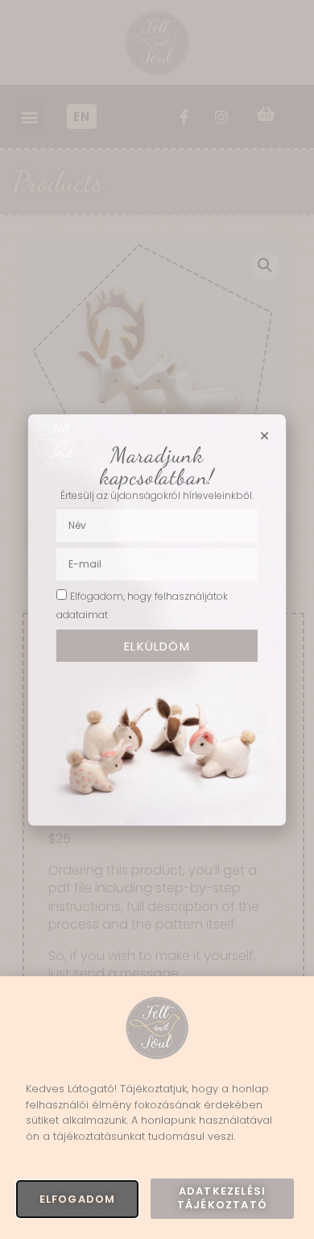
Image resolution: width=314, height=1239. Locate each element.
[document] (157, 619)
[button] (264, 435)
